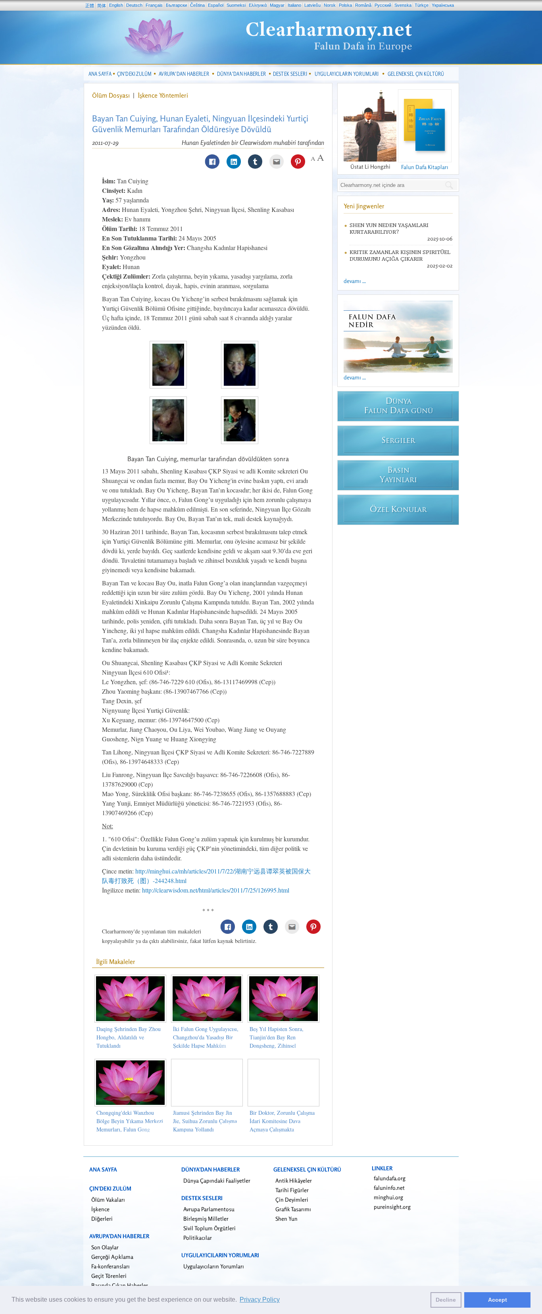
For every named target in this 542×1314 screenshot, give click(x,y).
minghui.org (388, 1197)
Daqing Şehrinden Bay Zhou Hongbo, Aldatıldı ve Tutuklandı (128, 1037)
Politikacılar (197, 1237)
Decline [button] (446, 1300)
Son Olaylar (105, 1247)
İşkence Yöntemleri (163, 95)
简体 (101, 5)
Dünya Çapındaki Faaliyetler (216, 1180)
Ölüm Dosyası (111, 95)
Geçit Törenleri (109, 1275)
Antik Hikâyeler (293, 1180)
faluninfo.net (389, 1187)
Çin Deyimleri (291, 1199)
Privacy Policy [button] (260, 1299)
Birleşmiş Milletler (206, 1218)
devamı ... (355, 280)
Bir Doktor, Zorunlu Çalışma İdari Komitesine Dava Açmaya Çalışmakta (282, 1121)
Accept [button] (497, 1300)
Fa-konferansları (110, 1266)
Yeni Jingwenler (364, 206)
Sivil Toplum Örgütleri (209, 1228)
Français (154, 5)
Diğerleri (102, 1218)
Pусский (383, 5)
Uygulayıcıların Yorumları (213, 1266)
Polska (345, 5)
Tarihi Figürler (292, 1190)
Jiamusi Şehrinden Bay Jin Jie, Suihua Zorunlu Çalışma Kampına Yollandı (205, 1121)
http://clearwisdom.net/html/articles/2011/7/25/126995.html (215, 890)
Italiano (294, 5)
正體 (89, 5)
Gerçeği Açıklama (112, 1256)
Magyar (277, 5)
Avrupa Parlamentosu (208, 1209)
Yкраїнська (443, 5)
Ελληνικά (258, 5)
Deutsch (134, 5)
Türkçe (422, 5)
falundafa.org (390, 1178)
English (116, 5)
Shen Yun (286, 1218)
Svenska (402, 5)
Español (215, 5)
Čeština (197, 5)
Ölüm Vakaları (108, 1199)
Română (363, 5)
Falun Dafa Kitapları (424, 167)
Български (176, 5)
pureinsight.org (392, 1206)
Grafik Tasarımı (293, 1209)
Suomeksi (236, 5)
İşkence (100, 1209)
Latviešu (312, 5)
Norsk (330, 5)
